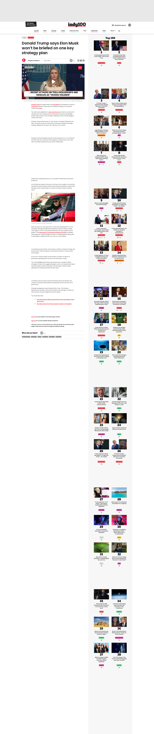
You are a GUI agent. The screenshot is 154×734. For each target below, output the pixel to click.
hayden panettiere (119, 260)
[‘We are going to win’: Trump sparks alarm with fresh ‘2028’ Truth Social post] (101, 45)
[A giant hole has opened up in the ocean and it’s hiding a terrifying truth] (101, 345)
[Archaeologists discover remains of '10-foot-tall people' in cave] (119, 392)
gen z (119, 537)
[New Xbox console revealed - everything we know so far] (101, 547)
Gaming (53, 30)
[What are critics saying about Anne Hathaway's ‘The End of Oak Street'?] (119, 547)
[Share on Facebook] (78, 60)
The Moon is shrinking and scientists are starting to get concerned (119, 606)
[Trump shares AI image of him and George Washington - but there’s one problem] (119, 93)
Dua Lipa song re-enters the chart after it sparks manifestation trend (101, 303)
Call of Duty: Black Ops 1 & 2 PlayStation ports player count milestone (119, 707)
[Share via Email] (83, 60)
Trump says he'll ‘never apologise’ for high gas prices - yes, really (119, 204)
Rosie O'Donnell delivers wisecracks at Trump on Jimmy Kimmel (119, 633)
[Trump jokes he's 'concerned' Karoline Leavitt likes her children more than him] (101, 218)
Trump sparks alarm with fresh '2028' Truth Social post (101, 56)
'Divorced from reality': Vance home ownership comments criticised (119, 303)
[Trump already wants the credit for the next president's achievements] (119, 218)
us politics (45, 336)
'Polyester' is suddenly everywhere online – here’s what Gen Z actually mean (119, 532)
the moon (119, 611)
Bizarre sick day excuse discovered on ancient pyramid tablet (101, 633)
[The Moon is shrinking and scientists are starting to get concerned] (119, 594)
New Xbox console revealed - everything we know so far (101, 558)
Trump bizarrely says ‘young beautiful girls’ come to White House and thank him (119, 57)
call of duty (119, 712)
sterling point (101, 162)
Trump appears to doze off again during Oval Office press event (101, 257)
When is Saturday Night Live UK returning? (101, 203)
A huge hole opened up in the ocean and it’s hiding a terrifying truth (101, 356)
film (119, 135)
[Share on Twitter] (81, 60)
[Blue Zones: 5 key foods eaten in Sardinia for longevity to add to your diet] (119, 492)
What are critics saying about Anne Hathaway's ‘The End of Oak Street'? (119, 558)
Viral (84, 30)
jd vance (119, 308)
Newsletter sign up (120, 25)
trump (119, 63)
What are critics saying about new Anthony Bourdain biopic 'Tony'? (119, 131)
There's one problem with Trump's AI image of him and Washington (119, 105)
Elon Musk (30, 37)
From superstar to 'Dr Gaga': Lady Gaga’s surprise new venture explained (101, 504)
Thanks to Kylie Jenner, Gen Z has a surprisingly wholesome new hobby (101, 429)
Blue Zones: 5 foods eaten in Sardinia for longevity (119, 502)
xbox (101, 563)
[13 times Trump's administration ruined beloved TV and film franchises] (101, 93)
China (40, 108)
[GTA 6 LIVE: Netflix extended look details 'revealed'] (101, 519)
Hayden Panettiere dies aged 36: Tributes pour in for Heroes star (119, 257)
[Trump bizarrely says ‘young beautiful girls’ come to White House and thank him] (119, 45)
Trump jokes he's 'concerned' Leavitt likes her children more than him (101, 231)
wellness (119, 510)
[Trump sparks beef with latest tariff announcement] (101, 392)
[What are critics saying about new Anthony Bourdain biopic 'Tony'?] (119, 120)
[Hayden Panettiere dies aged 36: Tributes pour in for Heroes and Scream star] (119, 245)
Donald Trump (35, 104)
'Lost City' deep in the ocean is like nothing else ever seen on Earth (119, 659)
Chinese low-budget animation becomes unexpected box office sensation (119, 330)
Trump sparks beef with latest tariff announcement (101, 403)
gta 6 (101, 537)
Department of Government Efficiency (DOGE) (52, 232)
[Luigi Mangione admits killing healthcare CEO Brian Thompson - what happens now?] (101, 120)
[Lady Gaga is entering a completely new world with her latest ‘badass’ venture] (101, 492)
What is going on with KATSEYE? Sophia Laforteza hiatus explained (101, 659)
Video (104, 30)
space (119, 434)
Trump (63, 30)
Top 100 (36, 30)
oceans (101, 361)
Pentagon (34, 106)
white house (101, 110)
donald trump (26, 336)
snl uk (101, 208)
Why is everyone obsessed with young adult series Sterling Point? (101, 158)
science (119, 361)
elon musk (51, 336)
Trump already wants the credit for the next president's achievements (119, 231)
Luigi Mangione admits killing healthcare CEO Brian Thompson (101, 131)
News (45, 30)
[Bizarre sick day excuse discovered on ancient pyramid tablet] (101, 621)
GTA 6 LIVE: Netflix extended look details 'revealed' (101, 531)
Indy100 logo (77, 24)
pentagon (33, 336)
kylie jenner (101, 434)
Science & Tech (74, 30)
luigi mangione (101, 135)
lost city (119, 665)
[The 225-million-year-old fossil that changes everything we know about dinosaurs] (119, 345)
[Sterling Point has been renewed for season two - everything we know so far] (101, 721)
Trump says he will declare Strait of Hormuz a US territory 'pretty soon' (119, 158)
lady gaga (101, 510)
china (39, 336)
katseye (101, 665)
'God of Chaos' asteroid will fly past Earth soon (119, 428)
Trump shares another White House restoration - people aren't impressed (101, 330)
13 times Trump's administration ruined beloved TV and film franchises (101, 105)
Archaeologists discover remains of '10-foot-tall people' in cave (119, 403)
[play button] (53, 81)
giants (119, 408)
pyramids (101, 637)
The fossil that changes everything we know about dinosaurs (119, 356)
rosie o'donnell (119, 637)
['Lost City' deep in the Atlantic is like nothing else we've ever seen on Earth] (119, 647)
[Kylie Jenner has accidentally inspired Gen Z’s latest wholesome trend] (101, 418)
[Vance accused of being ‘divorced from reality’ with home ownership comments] (119, 291)
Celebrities (94, 30)
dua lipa (101, 308)
